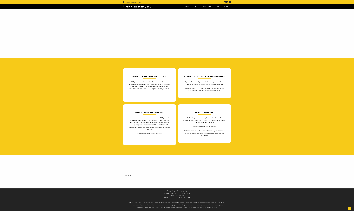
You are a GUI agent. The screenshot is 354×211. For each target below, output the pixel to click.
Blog (219, 6)
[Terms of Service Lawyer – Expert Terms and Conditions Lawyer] (138, 6)
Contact (226, 6)
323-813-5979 (179, 195)
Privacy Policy (171, 191)
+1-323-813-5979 (135, 2)
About (199, 6)
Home (192, 6)
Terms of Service (182, 191)
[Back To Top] (349, 208)
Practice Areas (209, 6)
